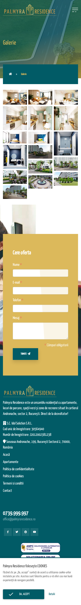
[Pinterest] (25, 532)
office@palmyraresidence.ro (19, 519)
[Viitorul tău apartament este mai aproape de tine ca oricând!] (10, 74)
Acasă (6, 455)
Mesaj (16, 318)
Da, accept (23, 594)
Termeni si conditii (13, 483)
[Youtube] (34, 532)
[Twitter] (17, 532)
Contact (7, 491)
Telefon (17, 300)
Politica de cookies (13, 476)
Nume (16, 265)
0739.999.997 (16, 513)
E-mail (16, 282)
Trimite (24, 354)
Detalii (52, 594)
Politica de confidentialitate (18, 469)
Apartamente (10, 462)
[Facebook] (8, 532)
